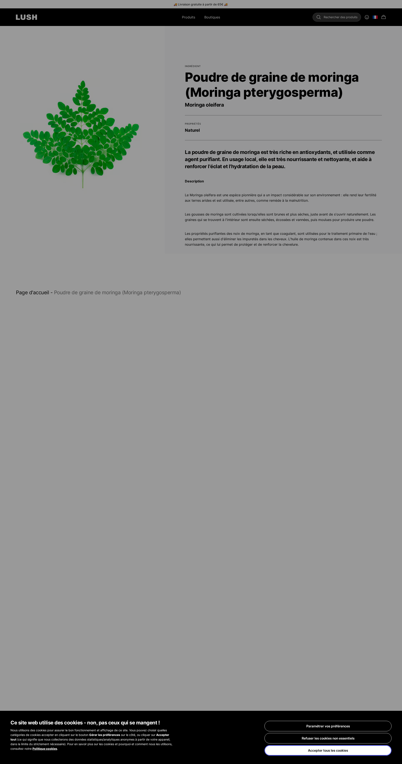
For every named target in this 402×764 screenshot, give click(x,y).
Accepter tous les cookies (328, 750)
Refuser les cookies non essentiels (328, 738)
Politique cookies (44, 748)
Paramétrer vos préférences (328, 726)
